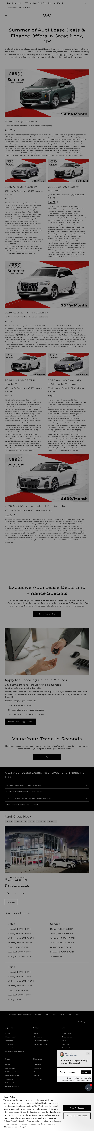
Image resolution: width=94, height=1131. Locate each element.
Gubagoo (77, 1078)
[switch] (88, 1087)
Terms (89, 1080)
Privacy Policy (47, 1118)
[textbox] (74, 1072)
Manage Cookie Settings (77, 1116)
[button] (74, 1066)
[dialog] (47, 1112)
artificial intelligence (69, 1080)
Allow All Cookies (77, 1108)
